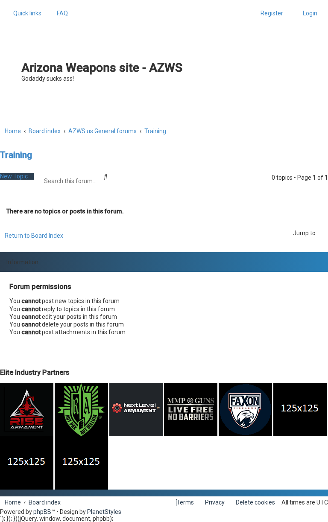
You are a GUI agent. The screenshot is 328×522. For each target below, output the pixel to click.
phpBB (42, 511)
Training (16, 155)
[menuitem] (60, 13)
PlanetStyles (104, 511)
